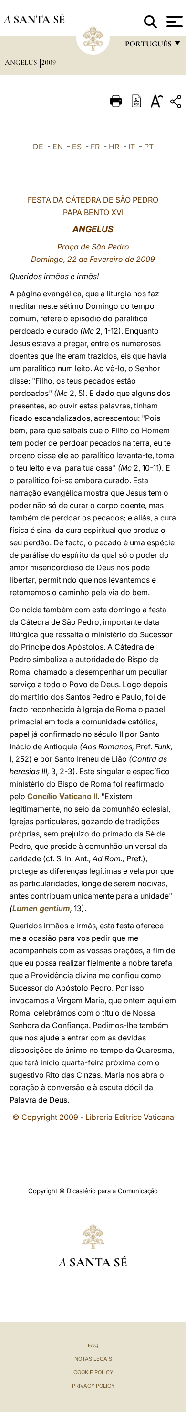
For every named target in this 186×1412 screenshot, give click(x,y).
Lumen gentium (41, 908)
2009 (48, 62)
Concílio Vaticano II (62, 796)
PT (149, 146)
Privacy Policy (93, 1385)
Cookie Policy (93, 1372)
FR (95, 146)
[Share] (177, 103)
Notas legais (93, 1359)
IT (131, 146)
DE (38, 146)
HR (114, 146)
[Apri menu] (173, 21)
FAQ (93, 1345)
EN (57, 146)
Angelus (22, 62)
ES (77, 146)
